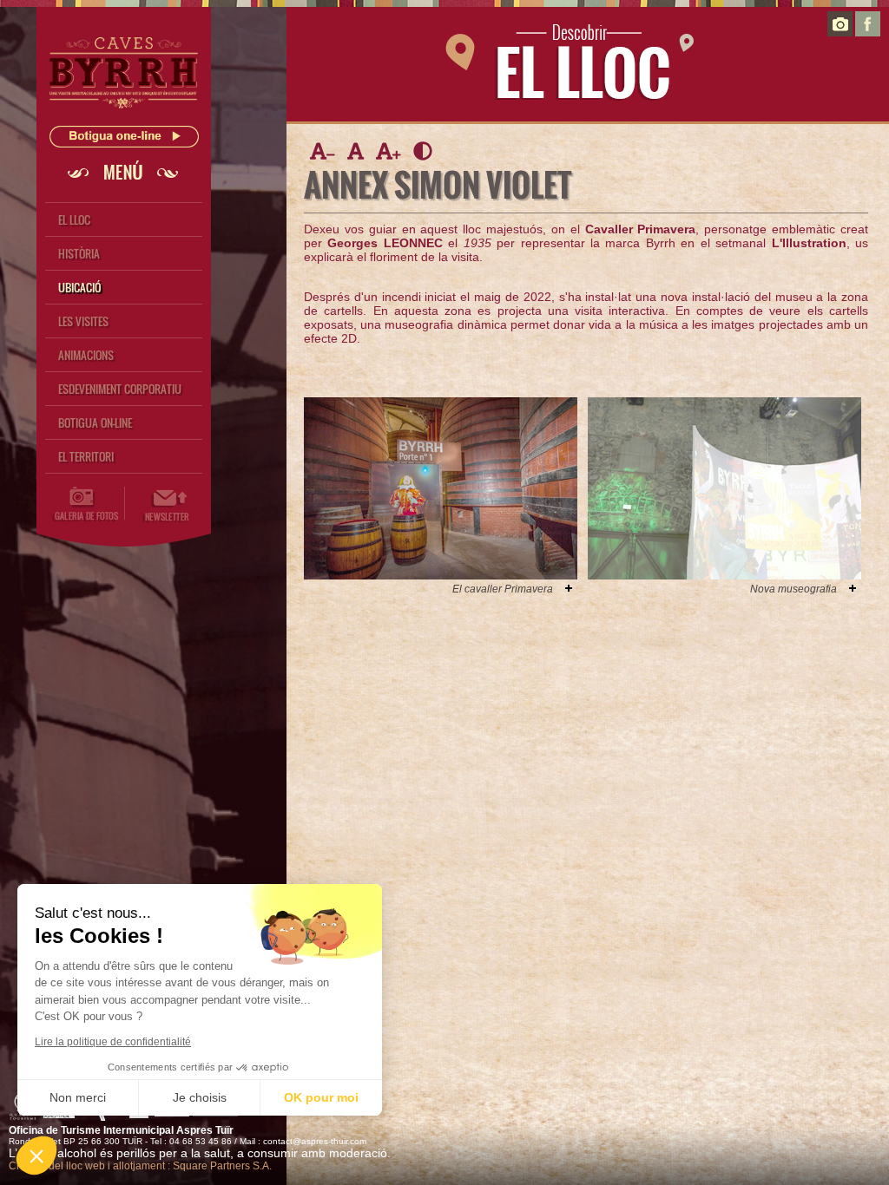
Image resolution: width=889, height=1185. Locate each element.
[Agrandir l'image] (569, 588)
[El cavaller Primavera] (440, 576)
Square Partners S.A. (222, 1166)
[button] (36, 1155)
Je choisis (200, 1097)
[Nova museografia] (724, 576)
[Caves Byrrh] (124, 113)
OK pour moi (321, 1097)
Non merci (77, 1097)
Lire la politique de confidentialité (113, 1042)
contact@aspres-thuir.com (314, 1141)
